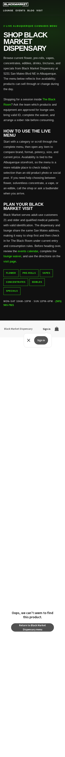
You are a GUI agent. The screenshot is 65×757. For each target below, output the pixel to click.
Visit (39, 10)
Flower (11, 273)
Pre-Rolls (29, 273)
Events (20, 10)
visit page (9, 261)
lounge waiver (12, 256)
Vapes (46, 273)
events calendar (28, 251)
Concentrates (15, 282)
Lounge (8, 10)
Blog (30, 10)
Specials (12, 291)
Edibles (37, 282)
